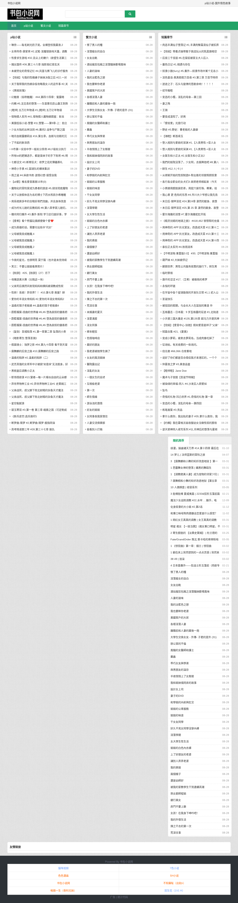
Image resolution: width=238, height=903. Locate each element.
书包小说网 (126, 861)
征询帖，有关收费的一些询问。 (180, 344)
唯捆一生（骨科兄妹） (63, 890)
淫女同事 (92, 325)
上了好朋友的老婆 (97, 227)
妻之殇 (166, 103)
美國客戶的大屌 (96, 90)
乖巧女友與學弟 (96, 136)
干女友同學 (93, 194)
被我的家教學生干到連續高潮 (104, 259)
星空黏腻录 (17, 403)
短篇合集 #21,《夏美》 (175, 331)
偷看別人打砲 (94, 429)
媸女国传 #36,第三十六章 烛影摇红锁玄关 (35, 64)
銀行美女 (92, 272)
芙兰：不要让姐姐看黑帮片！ (28, 266)
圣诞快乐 (167, 299)
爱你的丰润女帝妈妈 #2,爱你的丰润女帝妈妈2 (37, 299)
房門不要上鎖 (94, 279)
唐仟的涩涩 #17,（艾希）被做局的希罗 (184, 279)
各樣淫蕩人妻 (94, 97)
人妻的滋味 (93, 70)
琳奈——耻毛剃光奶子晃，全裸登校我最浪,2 (37, 44)
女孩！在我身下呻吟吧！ (101, 285)
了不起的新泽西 (20, 142)
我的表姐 (92, 240)
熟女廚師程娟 (94, 266)
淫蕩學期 (92, 207)
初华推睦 (167, 90)
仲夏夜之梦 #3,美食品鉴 (176, 364)
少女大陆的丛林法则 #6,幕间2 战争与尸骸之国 (38, 129)
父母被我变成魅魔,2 (22, 246)
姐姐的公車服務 (96, 181)
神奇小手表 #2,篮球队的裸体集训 (30, 168)
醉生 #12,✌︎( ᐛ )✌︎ (172, 168)
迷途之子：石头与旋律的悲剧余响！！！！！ (188, 83)
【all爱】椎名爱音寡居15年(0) (28, 181)
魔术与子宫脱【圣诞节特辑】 (179, 377)
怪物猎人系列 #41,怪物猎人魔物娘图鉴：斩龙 (37, 116)
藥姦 (89, 129)
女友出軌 (92, 57)
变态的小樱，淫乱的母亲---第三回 (182, 97)
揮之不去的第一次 (97, 299)
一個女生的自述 (96, 377)
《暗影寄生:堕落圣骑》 (24, 338)
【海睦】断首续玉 (172, 136)
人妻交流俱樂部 (96, 422)
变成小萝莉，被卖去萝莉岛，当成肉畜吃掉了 (188, 338)
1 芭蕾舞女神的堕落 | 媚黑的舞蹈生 (191, 467)
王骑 (165, 110)
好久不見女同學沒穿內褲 (101, 201)
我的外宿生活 (94, 292)
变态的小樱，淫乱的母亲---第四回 (182, 403)
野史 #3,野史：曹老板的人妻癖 (180, 129)
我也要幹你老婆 (96, 83)
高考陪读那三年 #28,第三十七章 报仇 (32, 429)
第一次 (91, 390)
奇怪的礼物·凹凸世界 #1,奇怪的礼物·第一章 (187, 396)
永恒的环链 (168, 285)
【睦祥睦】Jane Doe (174, 370)
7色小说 (174, 868)
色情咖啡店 (93, 338)
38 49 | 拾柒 (178, 558)
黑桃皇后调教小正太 (23, 370)
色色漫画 (63, 875)
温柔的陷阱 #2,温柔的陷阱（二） (30, 357)
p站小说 (28, 25)
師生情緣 (92, 396)
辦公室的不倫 (94, 116)
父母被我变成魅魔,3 (22, 240)
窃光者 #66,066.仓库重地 (177, 351)
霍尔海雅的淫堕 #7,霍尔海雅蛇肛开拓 (184, 214)
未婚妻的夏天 (94, 312)
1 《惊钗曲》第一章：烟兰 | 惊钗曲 (191, 545)
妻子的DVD (93, 168)
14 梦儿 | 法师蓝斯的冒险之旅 (188, 454)
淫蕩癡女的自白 (96, 51)
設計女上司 (93, 162)
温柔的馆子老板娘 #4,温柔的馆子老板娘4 (35, 305)
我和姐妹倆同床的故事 (100, 155)
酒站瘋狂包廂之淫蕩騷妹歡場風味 (106, 64)
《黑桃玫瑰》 (19, 90)
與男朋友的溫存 (96, 142)
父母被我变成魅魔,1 (22, 253)
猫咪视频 (63, 868)
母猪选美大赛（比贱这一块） (28, 279)
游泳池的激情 (94, 403)
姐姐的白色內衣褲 (97, 220)
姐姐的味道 (93, 188)
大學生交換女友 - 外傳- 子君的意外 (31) (110, 110)
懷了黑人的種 (94, 44)
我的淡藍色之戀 (96, 77)
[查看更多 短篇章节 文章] (226, 37)
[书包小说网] (26, 14)
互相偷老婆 (93, 383)
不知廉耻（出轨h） (174, 883)
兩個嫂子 (92, 246)
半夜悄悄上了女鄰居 (98, 149)
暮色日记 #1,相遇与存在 (176, 64)
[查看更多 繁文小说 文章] (150, 37)
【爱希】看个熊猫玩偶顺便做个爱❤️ (32, 220)
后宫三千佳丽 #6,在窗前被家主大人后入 (185, 57)
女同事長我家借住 (97, 416)
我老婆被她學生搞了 (98, 351)
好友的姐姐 (93, 409)
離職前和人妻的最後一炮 (101, 103)
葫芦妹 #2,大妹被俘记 (175, 259)
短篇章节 (63, 25)
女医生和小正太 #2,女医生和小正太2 (183, 155)
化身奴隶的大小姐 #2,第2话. (187, 506)
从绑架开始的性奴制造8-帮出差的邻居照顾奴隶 (189, 175)
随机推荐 (178, 440)
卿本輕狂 (92, 331)
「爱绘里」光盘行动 (174, 123)
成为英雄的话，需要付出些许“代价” (31, 227)
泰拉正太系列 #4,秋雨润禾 (177, 246)
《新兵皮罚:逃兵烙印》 (24, 416)
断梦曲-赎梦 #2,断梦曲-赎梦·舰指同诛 (33, 422)
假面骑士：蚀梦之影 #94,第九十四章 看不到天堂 (39, 344)
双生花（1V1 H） (174, 890)
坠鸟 (165, 390)
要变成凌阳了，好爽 (174, 116)
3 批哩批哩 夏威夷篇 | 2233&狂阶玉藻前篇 (195, 493)
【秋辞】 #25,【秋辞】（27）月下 (30, 272)
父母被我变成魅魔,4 (22, 233)
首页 (13, 25)
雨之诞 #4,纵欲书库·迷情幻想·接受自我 (34, 175)
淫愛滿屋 (92, 318)
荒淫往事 (92, 305)
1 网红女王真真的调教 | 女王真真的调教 (194, 519)
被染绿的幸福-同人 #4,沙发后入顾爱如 (184, 383)
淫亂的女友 (93, 370)
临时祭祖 (167, 272)
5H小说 (174, 875)
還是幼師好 (93, 253)
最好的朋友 (93, 344)
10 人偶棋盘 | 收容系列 (184, 487)
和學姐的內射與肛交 (98, 175)
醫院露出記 (93, 364)
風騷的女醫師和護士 (98, 123)
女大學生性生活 (96, 214)
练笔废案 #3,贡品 (172, 409)
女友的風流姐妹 (96, 357)
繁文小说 (46, 25)
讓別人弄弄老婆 (96, 233)
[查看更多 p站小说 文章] (75, 37)
